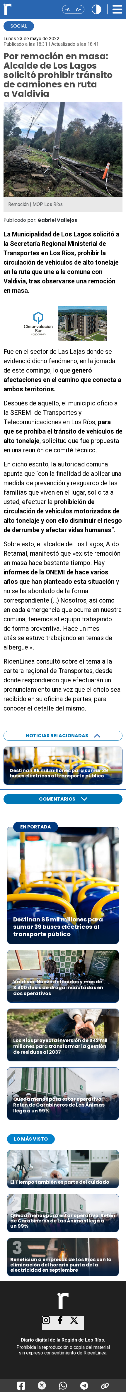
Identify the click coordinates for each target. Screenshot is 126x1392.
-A (67, 9)
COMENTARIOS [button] (57, 799)
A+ (78, 9)
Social (19, 26)
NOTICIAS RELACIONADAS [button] (57, 735)
